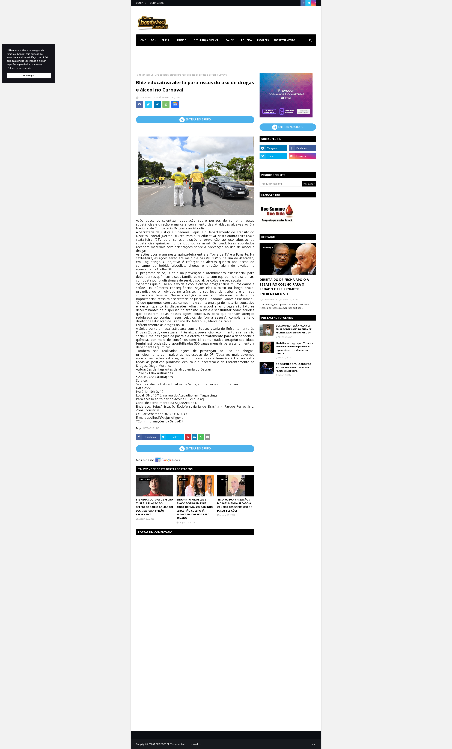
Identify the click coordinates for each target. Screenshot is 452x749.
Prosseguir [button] (28, 75)
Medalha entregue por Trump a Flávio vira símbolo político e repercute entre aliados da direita (294, 348)
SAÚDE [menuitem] (230, 40)
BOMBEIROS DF (150, 97)
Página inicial (142, 74)
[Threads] (273, 164)
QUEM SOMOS (157, 2)
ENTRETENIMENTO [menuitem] (284, 40)
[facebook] (303, 3)
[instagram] (314, 3)
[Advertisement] (252, 19)
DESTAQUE (148, 428)
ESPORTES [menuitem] (263, 40)
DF (152, 74)
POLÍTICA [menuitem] (246, 40)
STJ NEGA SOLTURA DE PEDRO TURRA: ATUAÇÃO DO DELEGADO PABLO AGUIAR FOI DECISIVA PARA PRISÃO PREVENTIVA (154, 507)
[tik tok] (302, 164)
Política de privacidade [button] (19, 68)
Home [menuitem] (142, 40)
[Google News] (175, 104)
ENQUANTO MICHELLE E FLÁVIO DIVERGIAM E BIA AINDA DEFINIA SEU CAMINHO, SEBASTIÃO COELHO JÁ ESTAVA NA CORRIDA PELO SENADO (195, 509)
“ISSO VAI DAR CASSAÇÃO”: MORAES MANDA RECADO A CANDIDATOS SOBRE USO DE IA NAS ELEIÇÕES (234, 505)
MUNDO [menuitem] (181, 40)
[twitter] (309, 3)
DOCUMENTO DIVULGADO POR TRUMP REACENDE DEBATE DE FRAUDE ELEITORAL (293, 367)
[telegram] (273, 148)
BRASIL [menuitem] (166, 40)
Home (313, 744)
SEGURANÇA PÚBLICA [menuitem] (206, 40)
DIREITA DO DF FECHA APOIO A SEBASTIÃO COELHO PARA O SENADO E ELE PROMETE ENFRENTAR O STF (284, 286)
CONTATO (141, 2)
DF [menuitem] (152, 40)
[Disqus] (195, 582)
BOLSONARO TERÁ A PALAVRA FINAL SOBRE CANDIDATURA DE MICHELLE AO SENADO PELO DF (293, 329)
